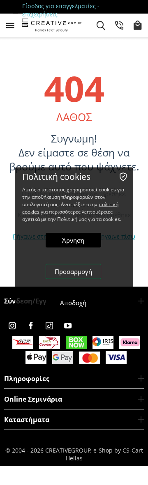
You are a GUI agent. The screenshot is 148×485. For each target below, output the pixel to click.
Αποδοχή (73, 302)
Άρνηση (73, 240)
